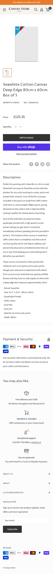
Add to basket (26, 137)
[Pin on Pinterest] (37, 164)
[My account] (41, 9)
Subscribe (12, 529)
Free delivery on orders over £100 (26, 2)
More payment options (26, 153)
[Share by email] (48, 164)
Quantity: (7, 126)
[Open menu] (4, 10)
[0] (47, 9)
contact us (36, 442)
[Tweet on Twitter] (42, 164)
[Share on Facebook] (31, 164)
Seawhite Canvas (11, 102)
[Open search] (36, 9)
